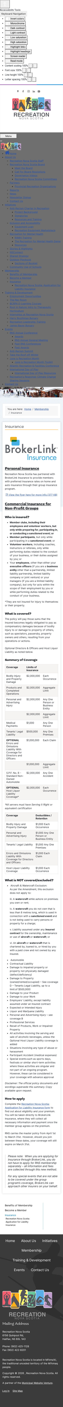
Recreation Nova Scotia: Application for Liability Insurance (18, 1221)
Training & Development (32, 1260)
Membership (32, 1250)
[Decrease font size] (24, 70)
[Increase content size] (35, 65)
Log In (5, 1390)
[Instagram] (28, 91)
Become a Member (16, 1210)
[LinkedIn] (34, 91)
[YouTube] (39, 91)
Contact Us (40, 1270)
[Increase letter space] (34, 79)
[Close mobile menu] (1, 141)
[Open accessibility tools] (5, 4)
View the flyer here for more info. (33, 494)
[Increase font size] (29, 70)
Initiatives (49, 1241)
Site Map (18, 1390)
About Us (28, 1241)
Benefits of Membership (18, 1205)
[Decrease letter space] (29, 79)
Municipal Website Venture (37, 1382)
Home (10, 1241)
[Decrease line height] (26, 75)
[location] (18, 91)
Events (19, 1270)
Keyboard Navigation (13, 13)
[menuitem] (10, 153)
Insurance (10, 1215)
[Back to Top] (58, 1401)
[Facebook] (23, 91)
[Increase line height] (30, 75)
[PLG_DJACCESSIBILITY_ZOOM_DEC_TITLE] (31, 65)
